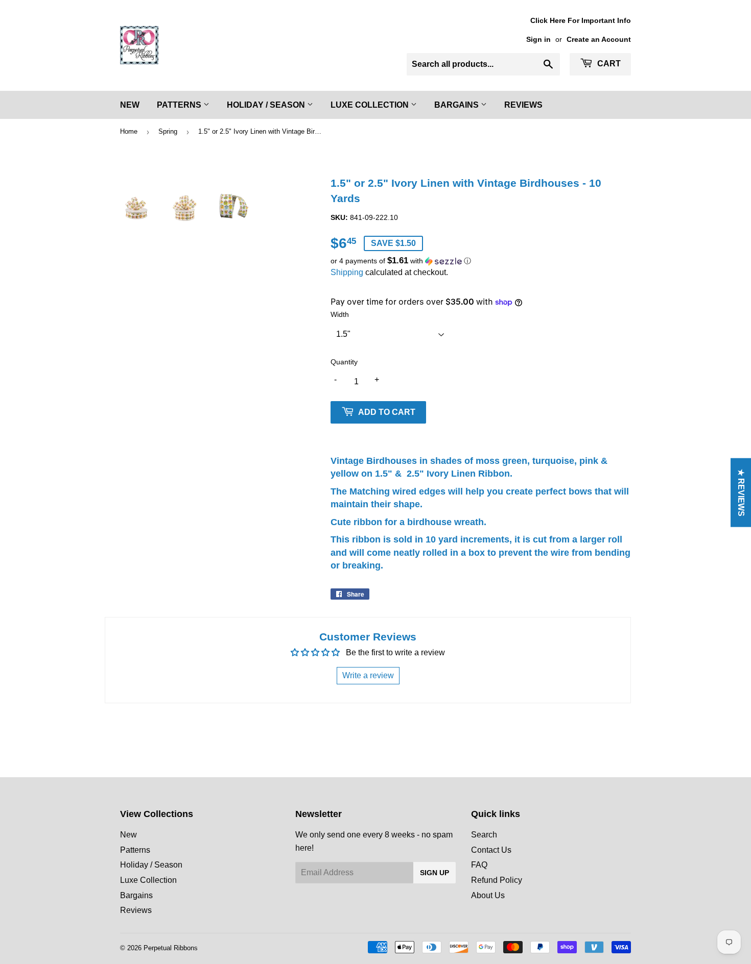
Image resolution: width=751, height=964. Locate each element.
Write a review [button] (368, 675)
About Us (488, 895)
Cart (608, 63)
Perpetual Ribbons (171, 948)
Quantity (344, 362)
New (129, 105)
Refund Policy (496, 880)
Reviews (523, 105)
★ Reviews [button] (741, 492)
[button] (481, 261)
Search (484, 834)
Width (340, 314)
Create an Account (599, 39)
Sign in (538, 39)
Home (128, 131)
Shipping (347, 272)
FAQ (479, 864)
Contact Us (491, 850)
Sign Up (434, 873)
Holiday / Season (267, 105)
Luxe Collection (371, 105)
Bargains (457, 105)
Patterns (180, 105)
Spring (167, 131)
